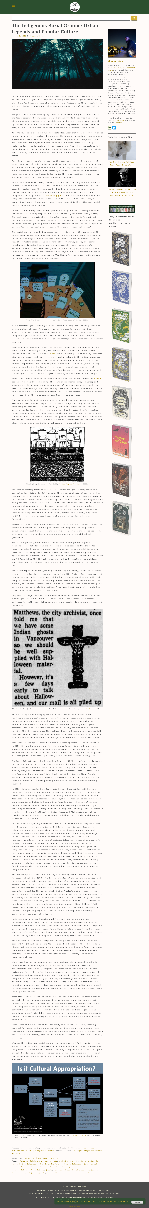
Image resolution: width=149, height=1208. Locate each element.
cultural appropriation (70, 1167)
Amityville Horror (78, 1161)
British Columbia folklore (50, 1164)
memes (50, 1173)
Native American (63, 1173)
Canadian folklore (30, 1167)
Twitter (118, 123)
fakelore (25, 1170)
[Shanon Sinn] (122, 43)
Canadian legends (49, 1167)
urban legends (88, 1173)
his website (118, 120)
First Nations (37, 1170)
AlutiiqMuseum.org (78, 1135)
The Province (91, 709)
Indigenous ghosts (36, 1173)
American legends (48, 1161)
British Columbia (27, 1164)
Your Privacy (74, 1207)
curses (86, 1167)
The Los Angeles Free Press (70, 484)
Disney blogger (53, 195)
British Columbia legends (77, 1164)
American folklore (29, 1161)
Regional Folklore (32, 1158)
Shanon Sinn (36, 36)
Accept (137, 1202)
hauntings (59, 1170)
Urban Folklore (50, 1158)
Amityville (63, 1161)
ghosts (49, 1170)
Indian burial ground (75, 1170)
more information (121, 1201)
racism (76, 1173)
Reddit (97, 378)
